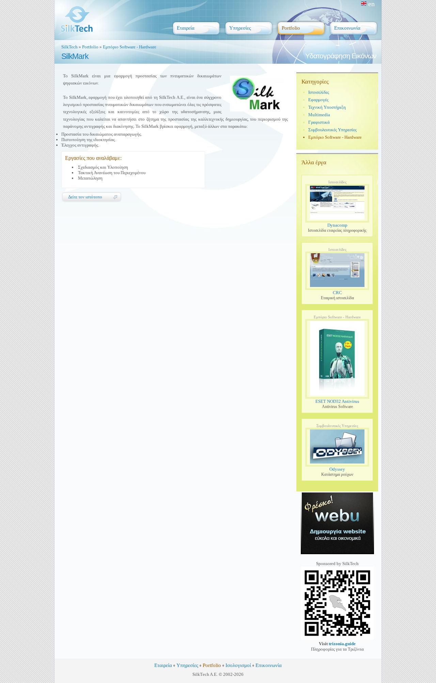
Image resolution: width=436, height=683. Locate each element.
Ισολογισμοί (238, 665)
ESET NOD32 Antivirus (337, 401)
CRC (337, 292)
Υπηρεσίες (187, 665)
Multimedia (319, 114)
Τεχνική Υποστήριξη (327, 107)
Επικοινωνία (268, 665)
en (371, 3)
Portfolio (90, 46)
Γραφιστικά (319, 122)
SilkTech (69, 46)
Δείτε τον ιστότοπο (85, 196)
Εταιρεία (163, 665)
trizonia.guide (342, 643)
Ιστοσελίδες (318, 92)
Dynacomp (337, 225)
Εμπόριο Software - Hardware (129, 46)
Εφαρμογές (318, 99)
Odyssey (337, 469)
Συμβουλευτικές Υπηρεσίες (332, 129)
